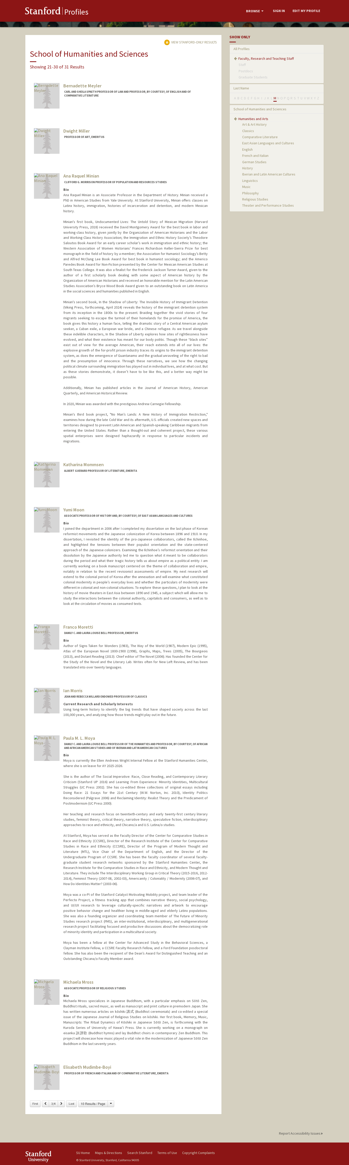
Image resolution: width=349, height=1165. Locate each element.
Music (246, 186)
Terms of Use (167, 1152)
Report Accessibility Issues (300, 1133)
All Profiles (242, 48)
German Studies (254, 162)
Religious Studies (255, 199)
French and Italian (255, 155)
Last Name (241, 88)
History (247, 168)
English (247, 149)
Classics (248, 130)
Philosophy (250, 193)
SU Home (83, 1152)
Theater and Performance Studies (268, 205)
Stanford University (46, 1156)
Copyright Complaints (198, 1152)
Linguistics (250, 180)
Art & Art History (254, 124)
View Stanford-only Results (193, 42)
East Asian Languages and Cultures (268, 143)
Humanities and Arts (253, 118)
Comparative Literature (260, 137)
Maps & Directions (108, 1152)
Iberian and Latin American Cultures (268, 174)
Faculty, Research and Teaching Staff (266, 58)
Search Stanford (139, 1152)
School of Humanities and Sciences (260, 109)
